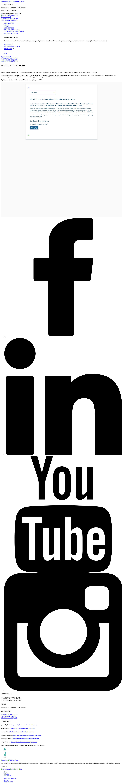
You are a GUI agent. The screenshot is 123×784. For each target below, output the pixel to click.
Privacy (6, 780)
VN (16, 15)
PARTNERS (8, 49)
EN (7, 15)
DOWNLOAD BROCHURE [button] (9, 18)
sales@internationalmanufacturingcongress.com (21, 731)
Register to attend (6, 57)
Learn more (7, 45)
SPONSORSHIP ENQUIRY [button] (9, 20)
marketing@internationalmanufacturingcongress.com (25, 738)
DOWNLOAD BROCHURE (9, 58)
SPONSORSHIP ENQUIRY (9, 60)
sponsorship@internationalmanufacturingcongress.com (27, 724)
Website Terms (8, 781)
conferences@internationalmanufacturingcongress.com (27, 735)
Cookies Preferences (10, 778)
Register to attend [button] (6, 17)
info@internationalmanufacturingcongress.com (23, 728)
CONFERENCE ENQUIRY (9, 718)
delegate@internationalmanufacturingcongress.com (24, 742)
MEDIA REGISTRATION (12, 46)
